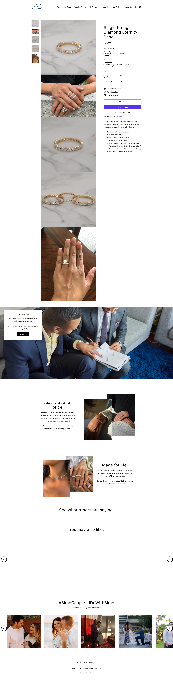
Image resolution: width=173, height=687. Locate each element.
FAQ (80, 668)
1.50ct (122, 53)
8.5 (116, 82)
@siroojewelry (96, 608)
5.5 (121, 76)
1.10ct (114, 53)
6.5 (131, 76)
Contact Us (98, 668)
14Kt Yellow (108, 64)
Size (105, 71)
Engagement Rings (64, 7)
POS (81, 672)
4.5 (111, 76)
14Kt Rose (128, 64)
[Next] (169, 559)
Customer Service (88, 668)
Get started (23, 334)
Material (106, 60)
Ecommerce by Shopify (88, 672)
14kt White (119, 64)
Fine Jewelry (104, 7)
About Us (128, 7)
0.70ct (107, 53)
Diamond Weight (109, 48)
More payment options (123, 112)
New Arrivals (117, 7)
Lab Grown (93, 7)
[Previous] (4, 559)
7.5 (106, 82)
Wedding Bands (80, 7)
